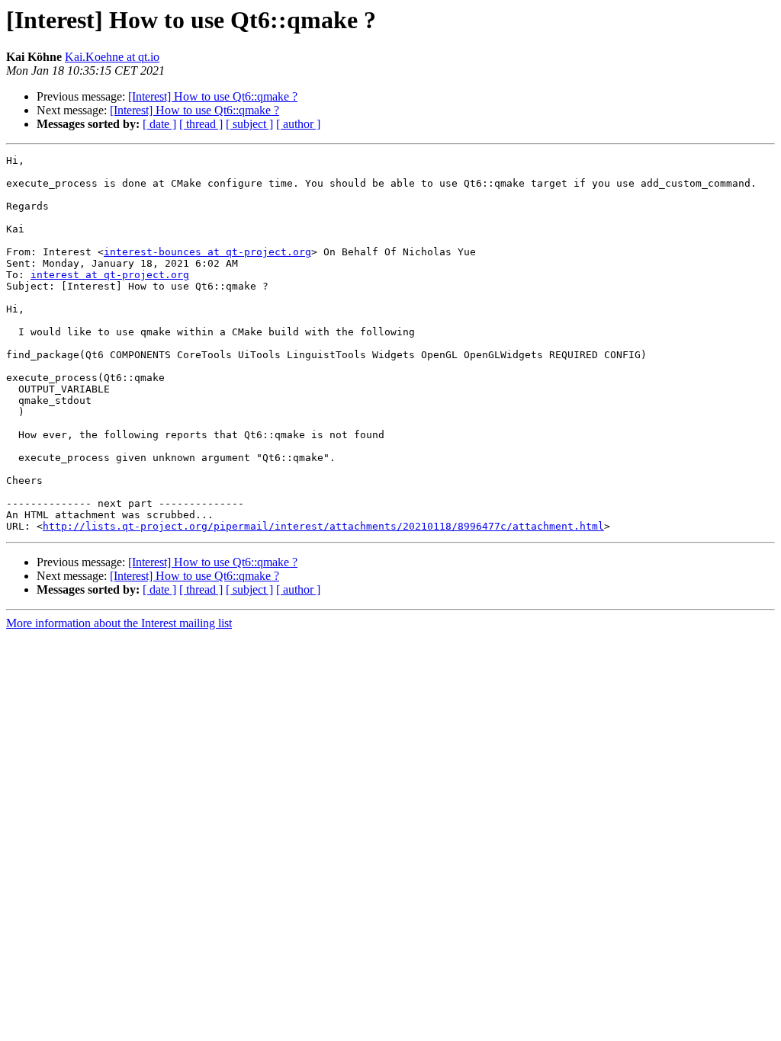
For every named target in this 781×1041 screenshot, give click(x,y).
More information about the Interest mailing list (119, 623)
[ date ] (159, 123)
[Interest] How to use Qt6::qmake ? (212, 96)
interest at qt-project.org (110, 274)
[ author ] (298, 123)
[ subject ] (249, 123)
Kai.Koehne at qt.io (112, 56)
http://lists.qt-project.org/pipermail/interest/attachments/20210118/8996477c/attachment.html (323, 526)
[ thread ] (201, 123)
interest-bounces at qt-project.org (207, 252)
